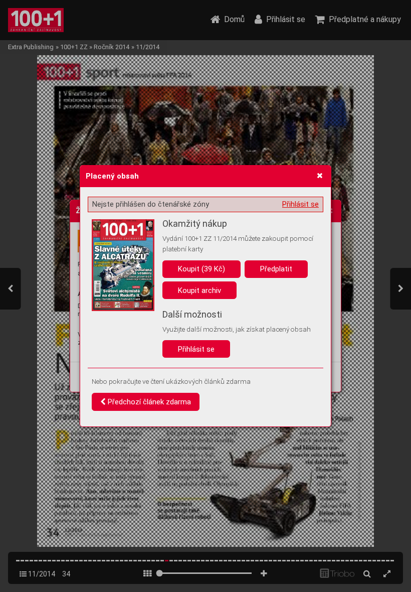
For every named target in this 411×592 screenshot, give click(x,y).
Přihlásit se (300, 204)
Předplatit (276, 268)
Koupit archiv (199, 290)
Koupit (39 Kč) (201, 268)
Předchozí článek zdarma (148, 401)
